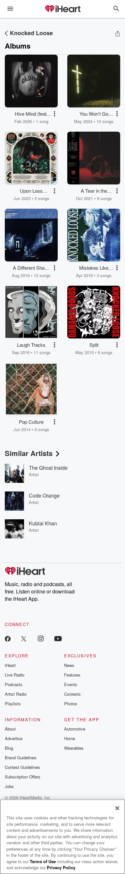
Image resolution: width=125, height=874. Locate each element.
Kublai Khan (43, 523)
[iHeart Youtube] (58, 638)
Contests (72, 694)
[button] (54, 113)
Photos (70, 703)
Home (69, 738)
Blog (9, 748)
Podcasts (13, 684)
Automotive (74, 729)
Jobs (9, 786)
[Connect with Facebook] (8, 638)
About (10, 729)
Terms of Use (43, 861)
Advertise (13, 738)
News (69, 665)
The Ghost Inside (48, 467)
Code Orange (44, 495)
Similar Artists (29, 453)
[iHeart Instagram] (41, 638)
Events (70, 684)
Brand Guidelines (21, 757)
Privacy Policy (61, 867)
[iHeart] (62, 9)
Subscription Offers (22, 777)
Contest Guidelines (22, 767)
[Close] (117, 808)
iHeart (10, 665)
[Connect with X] (23, 638)
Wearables (74, 748)
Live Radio (14, 675)
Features (72, 675)
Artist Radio (16, 694)
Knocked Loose (31, 33)
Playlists (13, 703)
